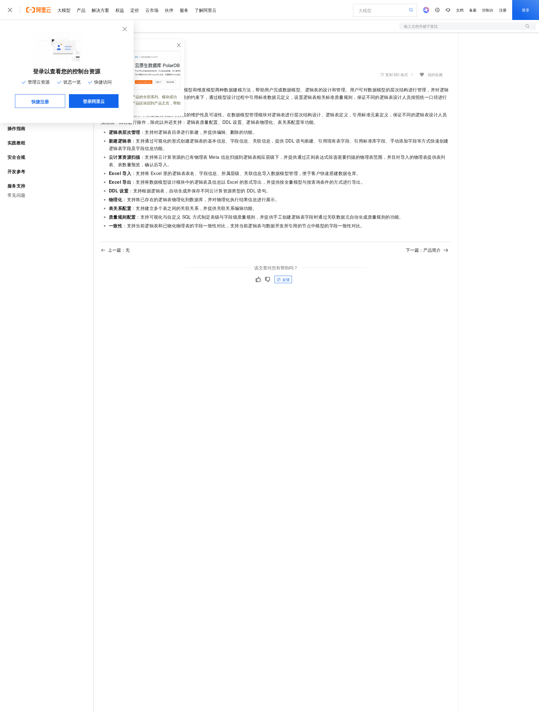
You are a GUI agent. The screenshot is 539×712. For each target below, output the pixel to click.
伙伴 (169, 10)
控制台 (487, 9)
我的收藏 (435, 74)
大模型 (63, 10)
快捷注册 (40, 101)
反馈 (286, 279)
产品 (81, 10)
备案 (473, 9)
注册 (503, 9)
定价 (134, 10)
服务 (184, 10)
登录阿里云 (94, 101)
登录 (525, 9)
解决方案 (100, 10)
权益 (119, 10)
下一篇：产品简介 (423, 250)
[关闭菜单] (10, 10)
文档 (460, 9)
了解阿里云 (205, 10)
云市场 (151, 10)
